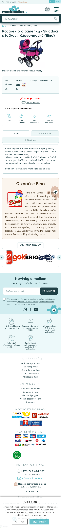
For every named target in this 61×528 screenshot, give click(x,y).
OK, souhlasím (39, 522)
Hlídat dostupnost (20, 121)
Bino (18, 84)
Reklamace (31, 402)
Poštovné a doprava (30, 388)
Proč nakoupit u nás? (30, 363)
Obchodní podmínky (30, 370)
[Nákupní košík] (47, 9)
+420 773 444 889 (33, 471)
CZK (52, 1)
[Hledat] (55, 19)
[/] (11, 320)
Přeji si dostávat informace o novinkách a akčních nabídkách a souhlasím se (31, 301)
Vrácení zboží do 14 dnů (31, 398)
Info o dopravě (33, 102)
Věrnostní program (30, 395)
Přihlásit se (22, 2)
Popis (16, 133)
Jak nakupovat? (30, 366)
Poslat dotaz (9, 121)
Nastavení (20, 522)
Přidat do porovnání (49, 121)
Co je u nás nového (30, 373)
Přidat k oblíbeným (34, 121)
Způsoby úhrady (30, 392)
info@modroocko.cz (33, 478)
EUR (57, 1)
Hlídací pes (30, 140)
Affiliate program (30, 376)
